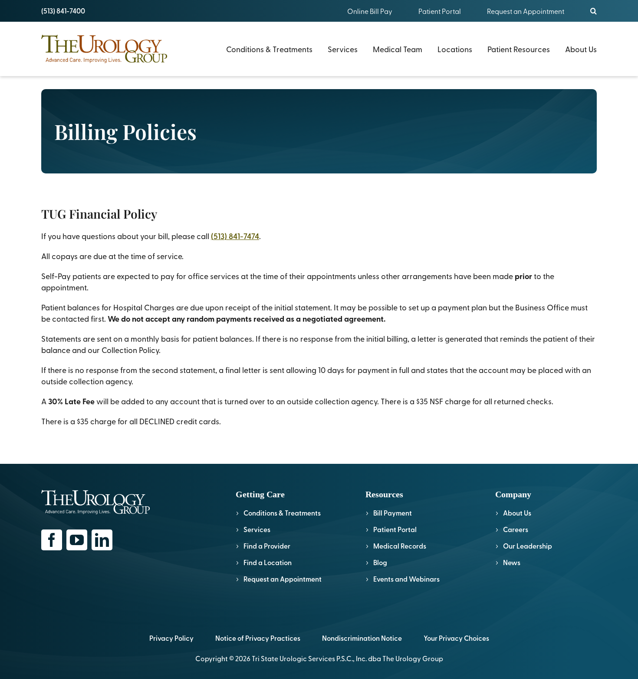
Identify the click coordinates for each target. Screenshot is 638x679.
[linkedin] (102, 539)
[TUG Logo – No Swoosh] (104, 38)
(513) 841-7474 (235, 235)
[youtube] (76, 539)
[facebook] (51, 539)
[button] (593, 10)
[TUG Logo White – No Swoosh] (95, 493)
